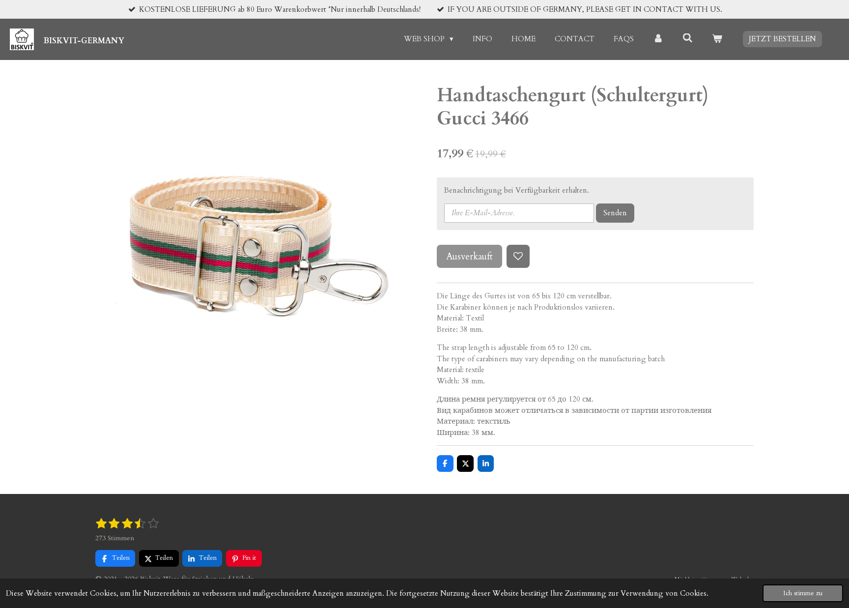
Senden (615, 213)
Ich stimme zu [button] (802, 593)
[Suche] (688, 38)
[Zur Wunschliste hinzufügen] (518, 256)
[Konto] (658, 39)
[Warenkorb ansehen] (717, 39)
